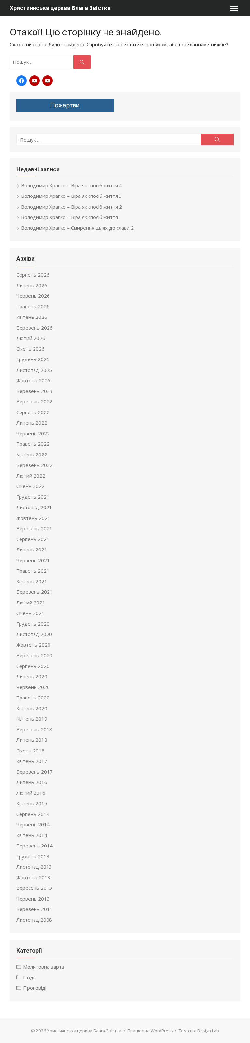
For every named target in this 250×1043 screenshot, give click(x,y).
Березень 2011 (34, 909)
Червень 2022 (33, 433)
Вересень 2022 (34, 401)
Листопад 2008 (34, 919)
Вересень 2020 (34, 655)
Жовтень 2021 (33, 518)
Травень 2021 (32, 570)
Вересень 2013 (34, 888)
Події (29, 977)
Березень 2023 (34, 391)
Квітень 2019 (31, 718)
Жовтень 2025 (33, 380)
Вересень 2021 (34, 528)
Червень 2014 (33, 824)
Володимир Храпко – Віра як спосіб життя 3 (71, 196)
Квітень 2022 (31, 454)
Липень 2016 (31, 782)
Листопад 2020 (34, 634)
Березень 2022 (34, 465)
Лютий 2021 (30, 602)
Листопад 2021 (34, 507)
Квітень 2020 (31, 708)
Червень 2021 (33, 560)
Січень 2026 (30, 348)
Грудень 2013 (32, 856)
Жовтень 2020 (33, 645)
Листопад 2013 (34, 866)
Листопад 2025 (34, 370)
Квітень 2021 (31, 581)
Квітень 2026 (31, 317)
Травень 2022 (32, 443)
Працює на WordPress (150, 1031)
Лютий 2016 (30, 793)
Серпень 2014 (32, 814)
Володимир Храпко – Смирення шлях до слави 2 (77, 227)
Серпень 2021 (32, 539)
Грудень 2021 (32, 497)
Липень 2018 (31, 740)
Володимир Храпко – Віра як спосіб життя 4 (71, 185)
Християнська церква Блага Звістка (60, 8)
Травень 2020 (32, 697)
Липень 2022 (31, 422)
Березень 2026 (34, 327)
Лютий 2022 (30, 475)
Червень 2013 (33, 898)
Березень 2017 (34, 771)
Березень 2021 (34, 592)
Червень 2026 (33, 295)
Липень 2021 (31, 549)
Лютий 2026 (30, 338)
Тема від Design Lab (199, 1031)
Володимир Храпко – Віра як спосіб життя (69, 217)
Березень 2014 (34, 845)
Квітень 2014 (31, 835)
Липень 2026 (31, 285)
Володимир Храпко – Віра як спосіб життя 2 (71, 206)
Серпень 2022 (32, 412)
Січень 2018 (30, 750)
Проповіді (34, 987)
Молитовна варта (43, 966)
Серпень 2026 (32, 274)
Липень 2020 (31, 676)
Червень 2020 (33, 687)
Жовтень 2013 (33, 877)
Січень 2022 (30, 486)
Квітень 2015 (31, 803)
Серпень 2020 (32, 666)
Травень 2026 (32, 306)
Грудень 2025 (32, 359)
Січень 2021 (30, 613)
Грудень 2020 (32, 623)
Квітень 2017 (31, 761)
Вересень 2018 (34, 729)
